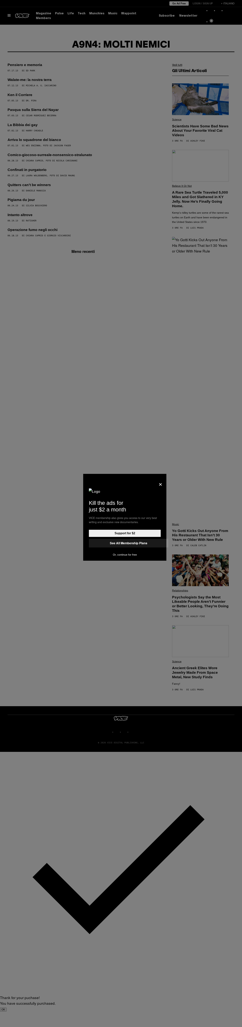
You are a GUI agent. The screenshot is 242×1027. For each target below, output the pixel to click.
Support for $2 (125, 533)
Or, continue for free (125, 554)
